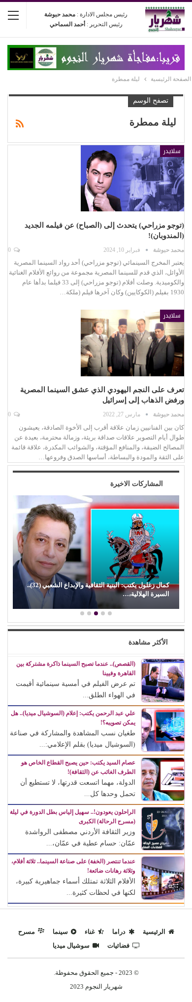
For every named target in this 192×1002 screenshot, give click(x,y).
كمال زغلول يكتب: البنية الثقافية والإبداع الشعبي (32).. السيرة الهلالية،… (98, 589)
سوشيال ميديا (71, 945)
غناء (90, 931)
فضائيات (118, 945)
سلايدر (172, 151)
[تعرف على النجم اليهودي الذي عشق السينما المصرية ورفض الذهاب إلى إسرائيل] (132, 343)
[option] (96, 553)
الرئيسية (154, 931)
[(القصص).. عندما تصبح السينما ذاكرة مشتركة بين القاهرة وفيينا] (163, 679)
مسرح (26, 931)
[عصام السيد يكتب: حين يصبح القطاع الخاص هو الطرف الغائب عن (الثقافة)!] (163, 778)
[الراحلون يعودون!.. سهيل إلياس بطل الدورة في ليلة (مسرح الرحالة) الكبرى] (163, 828)
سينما (60, 931)
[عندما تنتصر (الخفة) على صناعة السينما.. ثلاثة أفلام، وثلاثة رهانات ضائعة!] (163, 877)
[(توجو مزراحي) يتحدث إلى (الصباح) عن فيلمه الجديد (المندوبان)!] (132, 178)
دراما (119, 931)
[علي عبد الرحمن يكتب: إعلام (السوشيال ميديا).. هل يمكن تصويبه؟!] (163, 729)
